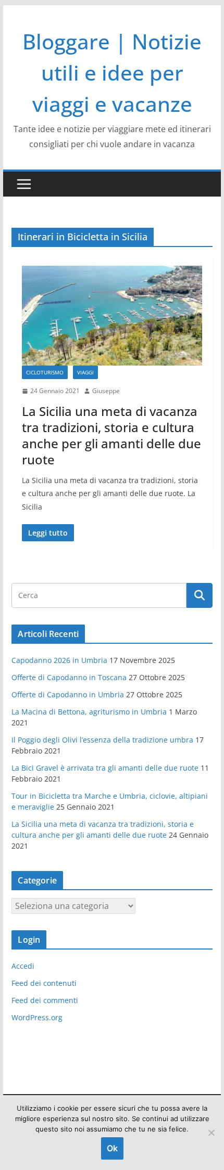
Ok (112, 1148)
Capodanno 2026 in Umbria (59, 660)
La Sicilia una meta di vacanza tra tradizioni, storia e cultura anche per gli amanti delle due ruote (111, 435)
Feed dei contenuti (44, 983)
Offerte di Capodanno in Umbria (67, 694)
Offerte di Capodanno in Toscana (69, 677)
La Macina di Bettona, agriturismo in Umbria (89, 712)
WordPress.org (37, 1017)
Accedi (22, 966)
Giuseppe (106, 390)
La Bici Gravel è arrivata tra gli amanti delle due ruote (104, 768)
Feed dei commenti (44, 1000)
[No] (211, 1132)
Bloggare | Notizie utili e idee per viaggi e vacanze (112, 72)
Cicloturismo (45, 372)
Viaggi (85, 372)
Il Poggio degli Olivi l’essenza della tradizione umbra (102, 740)
